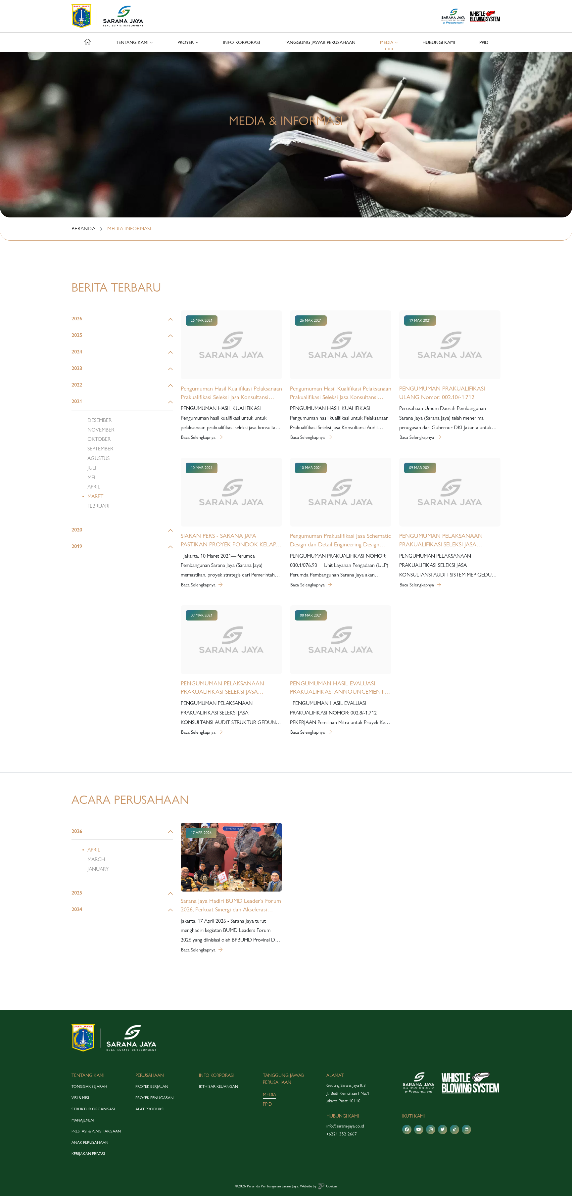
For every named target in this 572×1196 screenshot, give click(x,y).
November (100, 430)
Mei (91, 477)
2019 (77, 546)
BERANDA (83, 228)
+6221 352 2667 (341, 1133)
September (100, 448)
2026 (77, 318)
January (98, 869)
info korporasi (241, 42)
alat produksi (150, 1109)
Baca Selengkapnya (199, 437)
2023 (77, 368)
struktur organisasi (93, 1109)
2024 (77, 351)
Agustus (98, 458)
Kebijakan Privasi (88, 1153)
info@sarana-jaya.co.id (345, 1125)
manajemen (83, 1120)
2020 (77, 530)
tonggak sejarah (89, 1086)
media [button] (386, 42)
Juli (91, 468)
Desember (99, 420)
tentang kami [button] (132, 42)
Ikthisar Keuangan (218, 1086)
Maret (95, 496)
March (96, 859)
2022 (77, 385)
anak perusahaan (90, 1142)
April (93, 486)
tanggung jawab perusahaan (320, 42)
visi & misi (80, 1097)
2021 (77, 401)
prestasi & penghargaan (96, 1131)
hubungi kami (438, 42)
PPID (483, 42)
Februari (98, 506)
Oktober (99, 439)
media (269, 1094)
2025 (77, 335)
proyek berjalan (151, 1086)
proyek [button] (185, 42)
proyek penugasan (154, 1097)
